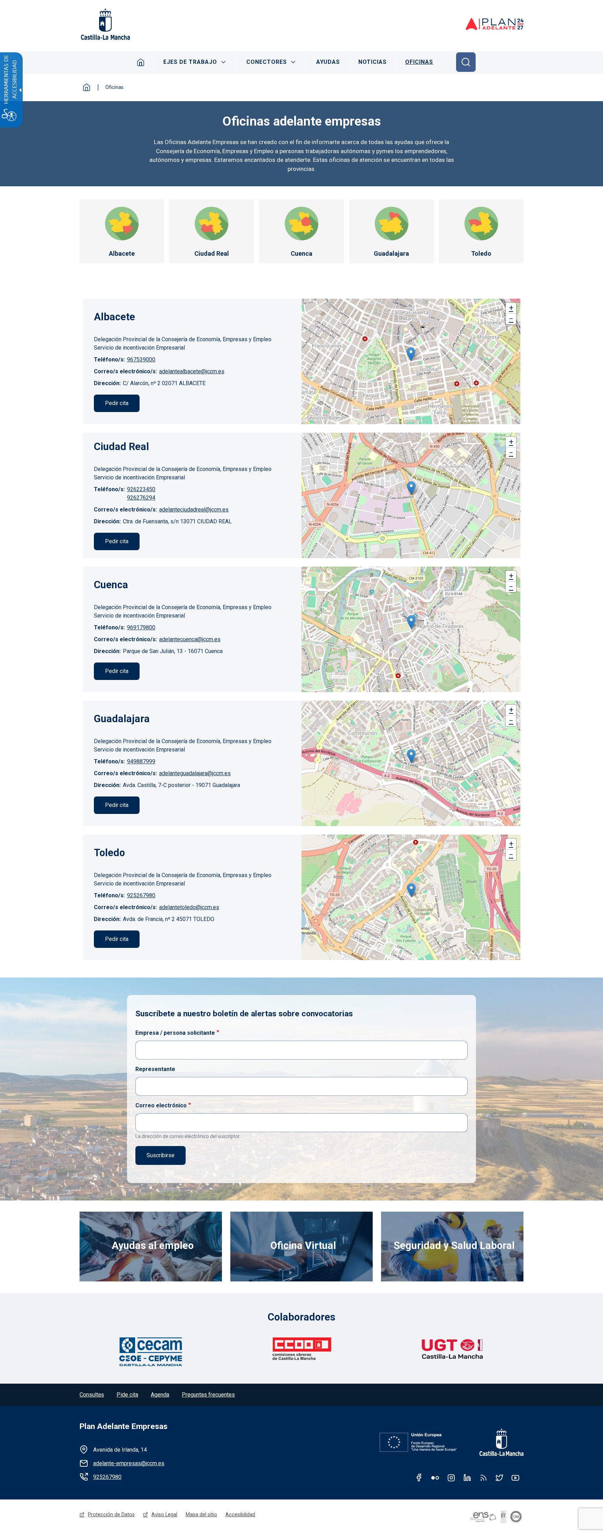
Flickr (435, 1477)
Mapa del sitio (201, 1514)
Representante (155, 1069)
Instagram (451, 1477)
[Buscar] (466, 62)
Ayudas (328, 62)
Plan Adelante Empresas (124, 1426)
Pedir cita (116, 403)
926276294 (141, 497)
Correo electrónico (161, 1105)
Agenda (160, 1394)
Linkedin (467, 1477)
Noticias (372, 62)
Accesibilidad (240, 1514)
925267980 (141, 895)
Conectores (266, 62)
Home (140, 62)
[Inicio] (494, 24)
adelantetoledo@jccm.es (189, 907)
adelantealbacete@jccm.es (191, 371)
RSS (483, 1477)
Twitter (499, 1477)
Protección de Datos (111, 1514)
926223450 (141, 489)
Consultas (92, 1394)
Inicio (86, 87)
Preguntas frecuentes (208, 1394)
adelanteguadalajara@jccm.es (195, 773)
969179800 (141, 627)
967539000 (141, 359)
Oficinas (419, 62)
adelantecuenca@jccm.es (190, 639)
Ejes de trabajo (190, 62)
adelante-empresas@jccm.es (128, 1463)
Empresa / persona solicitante (175, 1033)
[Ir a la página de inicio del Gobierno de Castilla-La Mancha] (105, 24)
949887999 (141, 761)
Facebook (419, 1477)
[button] (411, 354)
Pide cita (127, 1394)
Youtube (515, 1477)
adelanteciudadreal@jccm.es (194, 509)
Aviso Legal (164, 1514)
